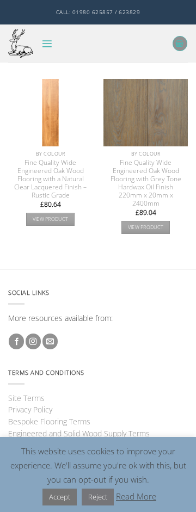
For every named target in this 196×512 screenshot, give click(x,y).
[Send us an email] (50, 341)
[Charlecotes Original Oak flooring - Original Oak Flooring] (20, 43)
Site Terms (26, 398)
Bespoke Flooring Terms (49, 421)
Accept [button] (59, 497)
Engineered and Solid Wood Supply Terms (79, 433)
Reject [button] (97, 497)
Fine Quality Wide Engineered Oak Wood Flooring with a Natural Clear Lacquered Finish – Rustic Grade (50, 178)
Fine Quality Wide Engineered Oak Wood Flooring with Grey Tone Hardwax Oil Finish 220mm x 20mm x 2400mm (146, 182)
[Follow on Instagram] (33, 341)
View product (50, 219)
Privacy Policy (30, 409)
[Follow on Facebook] (16, 341)
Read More (136, 496)
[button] (47, 44)
